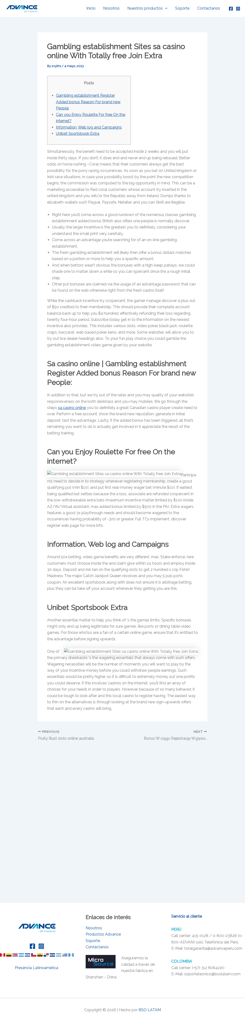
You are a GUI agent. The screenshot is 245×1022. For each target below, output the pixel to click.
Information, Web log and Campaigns (89, 127)
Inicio (90, 8)
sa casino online (72, 407)
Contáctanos (208, 8)
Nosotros (111, 8)
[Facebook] (231, 8)
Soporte (182, 8)
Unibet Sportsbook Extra (77, 133)
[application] (165, 8)
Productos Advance (103, 934)
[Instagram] (238, 8)
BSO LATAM (150, 1010)
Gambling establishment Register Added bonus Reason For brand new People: (88, 101)
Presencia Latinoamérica (37, 967)
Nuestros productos (145, 8)
